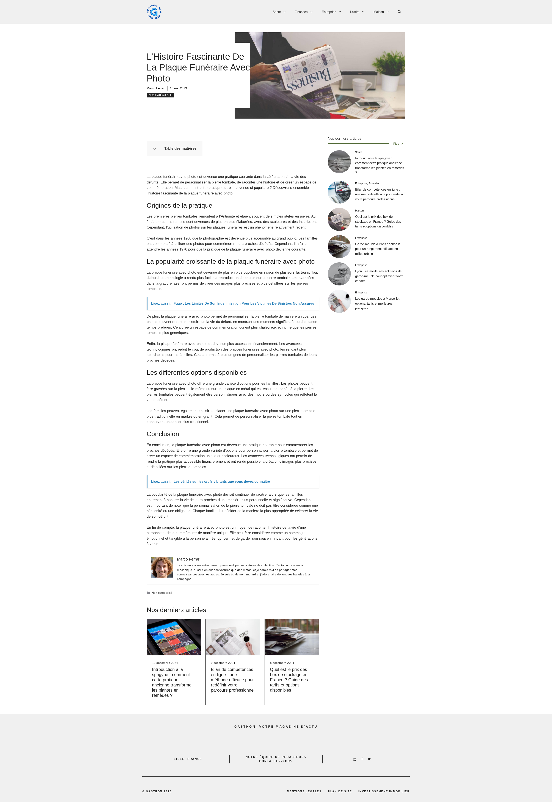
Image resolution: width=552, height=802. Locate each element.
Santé (277, 12)
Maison (378, 12)
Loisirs (354, 12)
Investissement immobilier (384, 791)
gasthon (154, 791)
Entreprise (329, 12)
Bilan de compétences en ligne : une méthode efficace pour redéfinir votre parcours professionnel (232, 679)
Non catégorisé (160, 95)
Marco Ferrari (156, 88)
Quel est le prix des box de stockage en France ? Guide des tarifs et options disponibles (289, 679)
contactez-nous (276, 761)
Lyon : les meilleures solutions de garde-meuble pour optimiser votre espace (379, 276)
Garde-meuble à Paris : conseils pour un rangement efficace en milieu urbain (377, 248)
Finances (301, 12)
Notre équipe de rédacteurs (276, 757)
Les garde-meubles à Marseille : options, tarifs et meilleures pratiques (377, 303)
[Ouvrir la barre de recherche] (399, 11)
